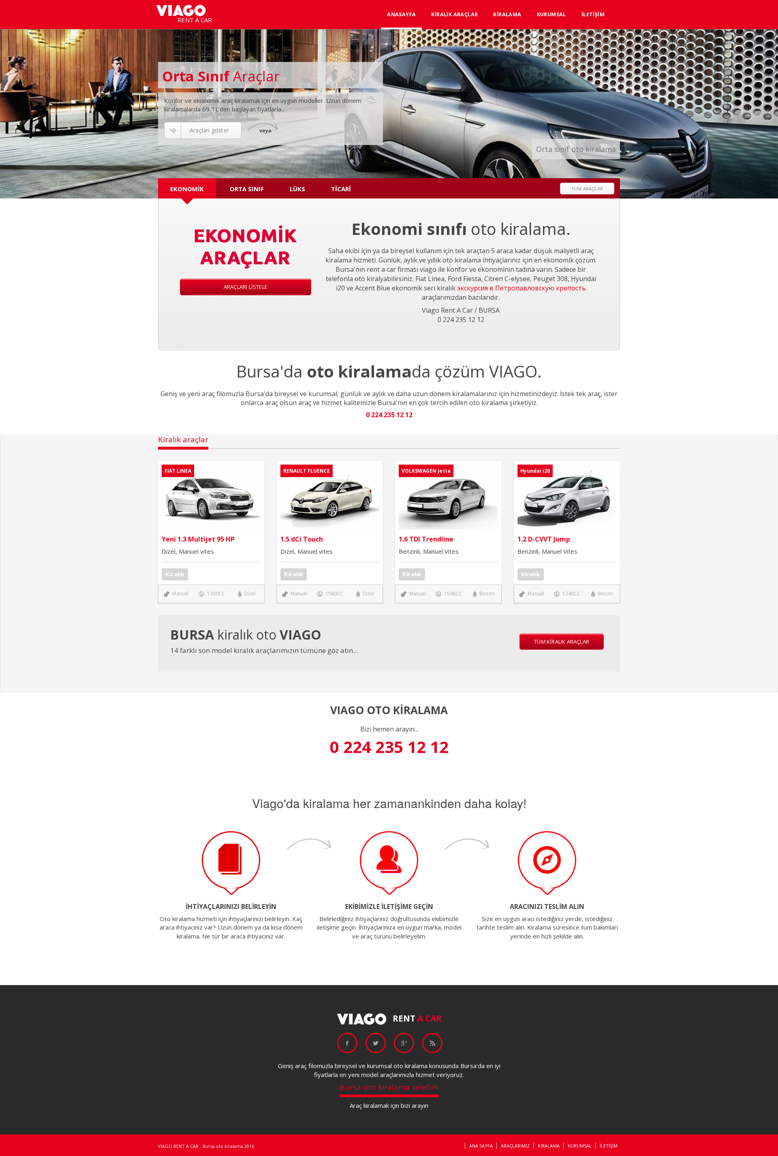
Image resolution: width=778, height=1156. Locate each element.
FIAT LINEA (178, 470)
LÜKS (297, 189)
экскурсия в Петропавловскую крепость (521, 288)
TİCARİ (341, 189)
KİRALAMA (507, 14)
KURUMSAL (551, 14)
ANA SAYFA (481, 1146)
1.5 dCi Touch (301, 539)
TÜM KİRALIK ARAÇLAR (561, 641)
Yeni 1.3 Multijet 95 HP (198, 539)
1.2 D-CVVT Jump (543, 539)
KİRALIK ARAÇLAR (454, 14)
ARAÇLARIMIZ (515, 1146)
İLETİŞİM (593, 14)
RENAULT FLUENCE (306, 470)
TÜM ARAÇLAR (587, 189)
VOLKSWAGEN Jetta (426, 470)
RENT (417, 1018)
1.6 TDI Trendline (426, 539)
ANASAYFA (401, 14)
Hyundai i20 (535, 470)
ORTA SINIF (247, 189)
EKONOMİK (187, 189)
